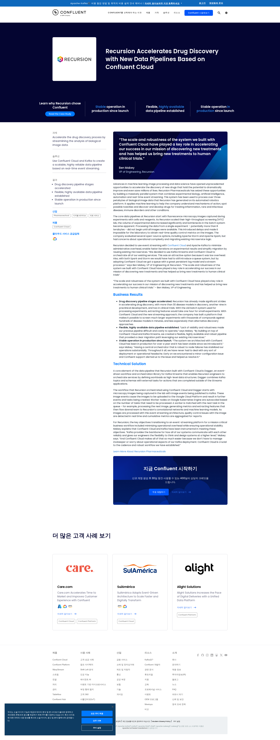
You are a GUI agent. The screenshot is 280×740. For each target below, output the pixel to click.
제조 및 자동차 (123, 669)
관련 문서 (149, 669)
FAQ (174, 689)
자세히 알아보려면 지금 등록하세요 (162, 3)
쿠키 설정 (176, 721)
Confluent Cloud (176, 245)
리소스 (148, 652)
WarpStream (58, 669)
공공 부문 (121, 679)
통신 (119, 674)
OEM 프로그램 (151, 699)
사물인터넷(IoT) (87, 699)
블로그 (175, 679)
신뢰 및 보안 (178, 699)
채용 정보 (176, 669)
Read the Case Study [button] (60, 113)
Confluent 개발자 (152, 664)
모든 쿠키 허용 (97, 713)
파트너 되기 (177, 694)
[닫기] (112, 707)
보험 (119, 684)
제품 (54, 652)
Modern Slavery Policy (161, 721)
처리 (54, 684)
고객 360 (84, 694)
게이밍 (120, 694)
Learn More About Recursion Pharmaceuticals (139, 451)
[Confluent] (69, 12)
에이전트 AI (85, 679)
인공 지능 (84, 674)
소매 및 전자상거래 (125, 664)
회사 (174, 659)
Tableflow (56, 694)
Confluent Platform (61, 664)
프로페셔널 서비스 (153, 689)
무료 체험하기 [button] (158, 492)
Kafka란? (149, 659)
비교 (147, 709)
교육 (147, 684)
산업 (119, 652)
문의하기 (176, 664)
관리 (54, 689)
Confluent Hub (59, 699)
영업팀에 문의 (216, 3)
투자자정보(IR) (179, 674)
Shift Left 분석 (86, 669)
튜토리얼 (149, 674)
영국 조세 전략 (179, 704)
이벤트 (148, 694)
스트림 (55, 674)
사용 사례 (85, 652)
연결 (54, 679)
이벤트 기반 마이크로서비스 (93, 684)
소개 (174, 652)
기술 (119, 689)
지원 (147, 679)
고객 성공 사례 (87, 659)
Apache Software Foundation (134, 728)
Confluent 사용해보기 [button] (198, 12)
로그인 (202, 3)
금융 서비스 (122, 659)
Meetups (149, 704)
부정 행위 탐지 (87, 689)
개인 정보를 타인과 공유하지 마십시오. (136, 721)
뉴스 (174, 684)
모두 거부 (97, 720)
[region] (60, 719)
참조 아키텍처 (86, 664)
